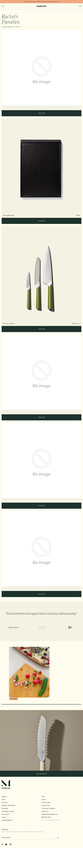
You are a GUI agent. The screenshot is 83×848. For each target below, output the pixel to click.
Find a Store (5, 814)
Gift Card (4, 802)
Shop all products (41, 774)
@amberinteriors (8, 699)
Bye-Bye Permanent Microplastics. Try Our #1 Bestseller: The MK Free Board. (41, 1)
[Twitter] (6, 844)
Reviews (4, 796)
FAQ (43, 796)
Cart (80, 6)
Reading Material (7, 820)
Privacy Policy (46, 805)
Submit (57, 837)
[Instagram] (10, 844)
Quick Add (41, 113)
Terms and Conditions (48, 808)
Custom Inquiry (46, 802)
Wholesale (5, 808)
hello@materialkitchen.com (50, 814)
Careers (4, 817)
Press (3, 799)
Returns (44, 799)
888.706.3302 (46, 817)
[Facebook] (2, 844)
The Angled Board (8, 215)
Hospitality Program (8, 811)
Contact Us (45, 811)
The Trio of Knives (8, 323)
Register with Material (8, 805)
